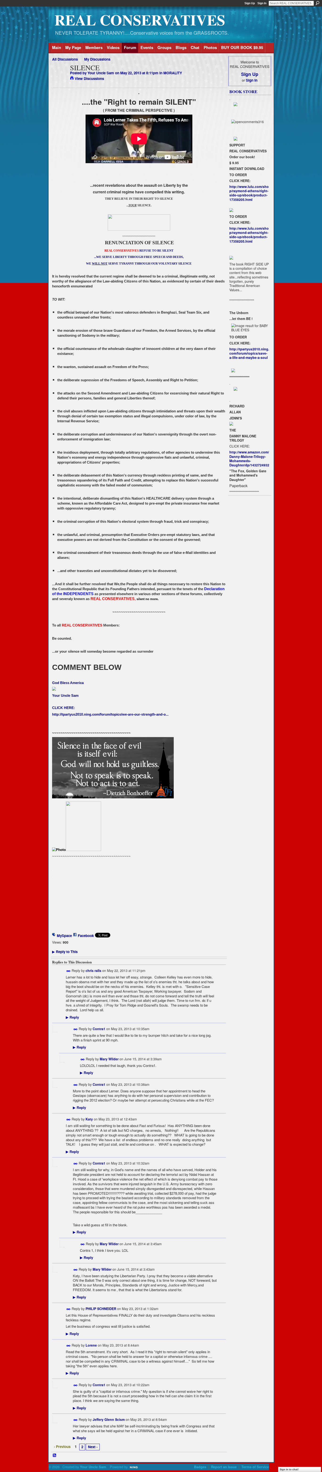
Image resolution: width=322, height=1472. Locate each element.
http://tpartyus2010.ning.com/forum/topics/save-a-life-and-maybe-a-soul (249, 353)
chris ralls (93, 970)
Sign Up (249, 3)
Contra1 (99, 1028)
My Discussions (97, 59)
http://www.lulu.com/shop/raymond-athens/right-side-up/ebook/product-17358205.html (249, 193)
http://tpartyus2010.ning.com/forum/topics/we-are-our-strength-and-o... (110, 714)
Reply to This (65, 951)
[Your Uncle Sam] (59, 77)
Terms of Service (255, 1466)
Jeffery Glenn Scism (109, 1419)
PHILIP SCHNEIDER (101, 1308)
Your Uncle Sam (100, 72)
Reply (72, 1017)
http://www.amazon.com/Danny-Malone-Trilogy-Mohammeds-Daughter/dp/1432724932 (249, 458)
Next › (93, 1446)
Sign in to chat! (289, 1469)
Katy (89, 1119)
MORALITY (172, 72)
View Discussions (89, 78)
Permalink (68, 971)
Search (317, 3)
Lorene (91, 1345)
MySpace (64, 935)
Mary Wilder (109, 1059)
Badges (200, 1466)
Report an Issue (224, 1466)
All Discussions (65, 59)
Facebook (86, 935)
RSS (55, 1455)
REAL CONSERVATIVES (139, 20)
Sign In (261, 3)
